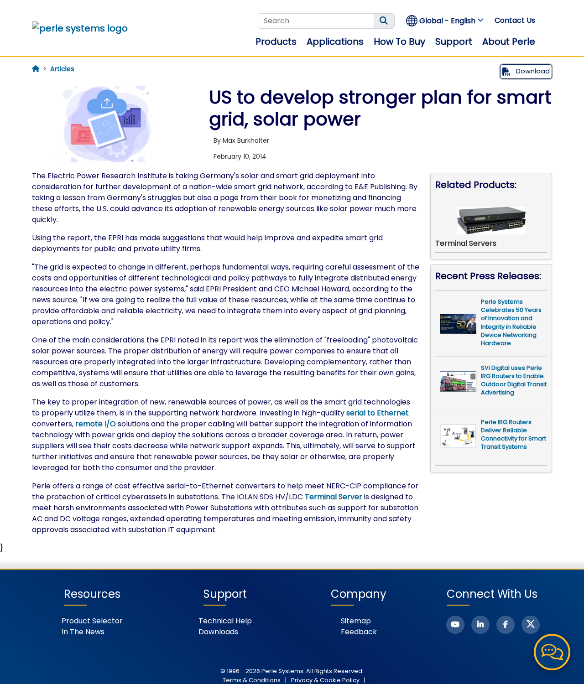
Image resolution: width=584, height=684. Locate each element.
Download (532, 71)
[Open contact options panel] (552, 652)
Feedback (359, 632)
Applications (335, 41)
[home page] (35, 68)
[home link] (80, 28)
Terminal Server (333, 497)
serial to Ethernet (377, 413)
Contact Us (515, 20)
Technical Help (225, 621)
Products (276, 41)
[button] (445, 21)
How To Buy (399, 41)
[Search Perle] (384, 21)
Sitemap (356, 621)
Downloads (218, 632)
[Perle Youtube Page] (455, 625)
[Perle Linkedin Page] (480, 625)
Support (453, 41)
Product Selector (92, 621)
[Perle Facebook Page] (505, 625)
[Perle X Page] (530, 625)
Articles (62, 68)
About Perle (508, 41)
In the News (83, 632)
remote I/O (95, 424)
